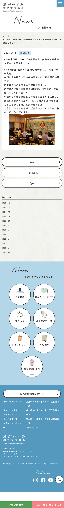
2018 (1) (6, 239)
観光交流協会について (32, 393)
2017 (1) (6, 243)
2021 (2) (6, 225)
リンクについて (10, 418)
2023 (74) (6, 216)
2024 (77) (6, 212)
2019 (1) (6, 234)
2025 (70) (6, 207)
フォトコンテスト (11, 410)
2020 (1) (6, 229)
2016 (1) (6, 248)
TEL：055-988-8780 (48, 504)
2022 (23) (6, 221)
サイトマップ (9, 414)
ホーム (6, 36)
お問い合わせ (32, 427)
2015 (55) (6, 252)
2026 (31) (6, 203)
